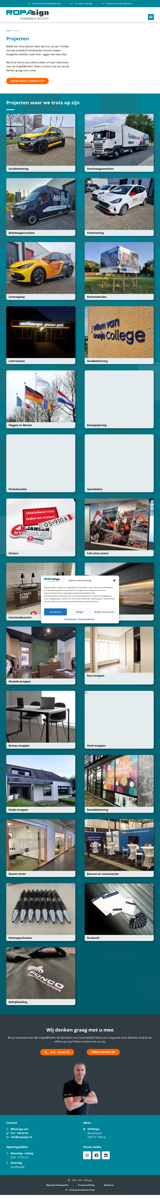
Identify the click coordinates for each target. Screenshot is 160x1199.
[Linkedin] (106, 1155)
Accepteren (55, 611)
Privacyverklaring (86, 619)
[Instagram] (87, 1155)
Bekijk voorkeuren (104, 611)
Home (8, 30)
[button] (114, 580)
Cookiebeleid (70, 619)
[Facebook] (96, 1155)
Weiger (80, 611)
